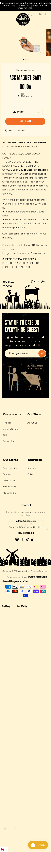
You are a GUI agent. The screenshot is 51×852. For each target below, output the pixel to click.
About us (32, 423)
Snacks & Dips (10, 429)
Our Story (34, 414)
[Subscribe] (42, 353)
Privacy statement (35, 577)
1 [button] (23, 59)
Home (19, 70)
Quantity (18, 112)
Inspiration (34, 460)
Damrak (7, 475)
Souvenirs (28, 70)
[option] (25, 42)
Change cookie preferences (20, 581)
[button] (4, 849)
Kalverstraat (10, 487)
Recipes (31, 468)
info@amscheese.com (26, 533)
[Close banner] (48, 5)
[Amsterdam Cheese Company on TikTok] (27, 539)
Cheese (7, 423)
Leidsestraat (10, 481)
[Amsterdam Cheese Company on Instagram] (17, 539)
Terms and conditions (17, 577)
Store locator (10, 468)
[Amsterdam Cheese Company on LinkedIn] (32, 539)
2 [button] (26, 59)
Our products (12, 414)
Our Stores (10, 460)
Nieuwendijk (9, 493)
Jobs (30, 475)
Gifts (5, 435)
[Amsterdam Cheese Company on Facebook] (22, 539)
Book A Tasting (6, 607)
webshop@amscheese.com (26, 521)
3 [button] (28, 59)
